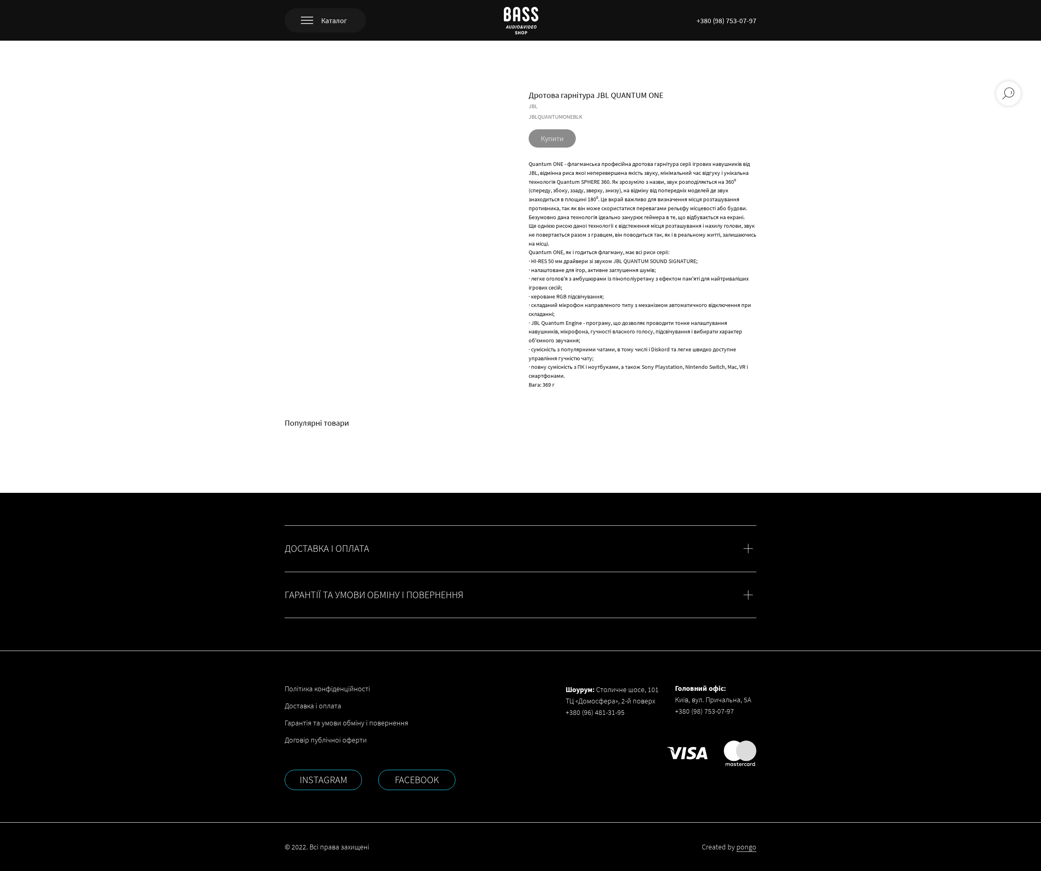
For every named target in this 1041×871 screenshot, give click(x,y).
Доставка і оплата (313, 705)
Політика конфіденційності (327, 688)
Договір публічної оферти (326, 740)
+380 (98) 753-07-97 (726, 20)
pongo (746, 846)
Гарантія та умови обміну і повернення (346, 722)
